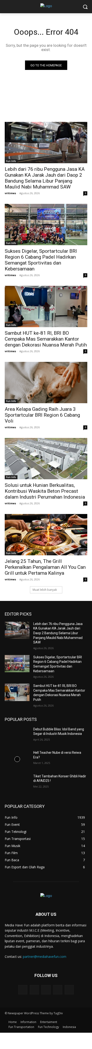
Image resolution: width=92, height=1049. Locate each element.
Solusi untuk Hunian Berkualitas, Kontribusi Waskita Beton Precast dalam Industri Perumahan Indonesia (45, 491)
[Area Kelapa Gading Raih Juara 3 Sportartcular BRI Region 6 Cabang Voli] (46, 382)
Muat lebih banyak (45, 590)
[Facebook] (34, 989)
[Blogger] (22, 989)
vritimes (10, 193)
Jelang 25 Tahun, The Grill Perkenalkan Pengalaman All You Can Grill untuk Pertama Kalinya (45, 567)
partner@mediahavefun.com (44, 956)
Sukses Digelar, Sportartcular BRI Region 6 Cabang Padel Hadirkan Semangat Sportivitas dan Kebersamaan (41, 260)
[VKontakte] (69, 989)
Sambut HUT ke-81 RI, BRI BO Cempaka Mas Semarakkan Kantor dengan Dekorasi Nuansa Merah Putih (46, 339)
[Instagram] (57, 989)
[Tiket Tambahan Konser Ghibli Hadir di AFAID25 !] (17, 783)
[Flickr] (45, 989)
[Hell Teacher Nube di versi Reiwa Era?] (17, 759)
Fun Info (11, 161)
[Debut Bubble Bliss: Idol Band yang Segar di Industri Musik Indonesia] (17, 736)
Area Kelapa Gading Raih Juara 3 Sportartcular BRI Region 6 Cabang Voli (42, 415)
